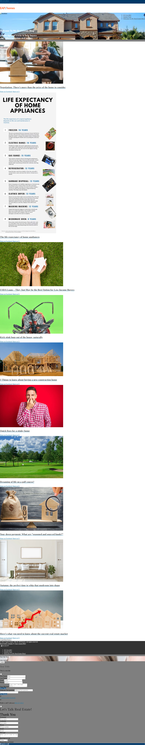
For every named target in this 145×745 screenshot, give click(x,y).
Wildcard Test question (7, 690)
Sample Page (127, 17)
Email (2, 680)
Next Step (3, 688)
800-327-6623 (4, 1)
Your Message (4, 686)
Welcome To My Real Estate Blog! (134, 19)
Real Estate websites (6, 643)
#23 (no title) (127, 15)
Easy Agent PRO (20, 643)
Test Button (3, 694)
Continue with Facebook (7, 698)
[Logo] (72, 8)
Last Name (3, 678)
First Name (3, 676)
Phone (2, 682)
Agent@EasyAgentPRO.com (9, 2)
